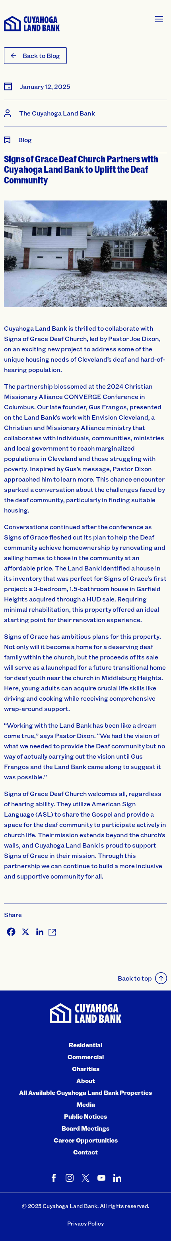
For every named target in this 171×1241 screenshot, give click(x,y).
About (85, 1081)
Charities (85, 1069)
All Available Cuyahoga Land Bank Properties (85, 1092)
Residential (85, 1045)
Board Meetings (85, 1128)
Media (85, 1104)
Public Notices (85, 1116)
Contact (85, 1152)
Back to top (135, 978)
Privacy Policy (85, 1223)
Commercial (86, 1057)
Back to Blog (41, 55)
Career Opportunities (86, 1140)
